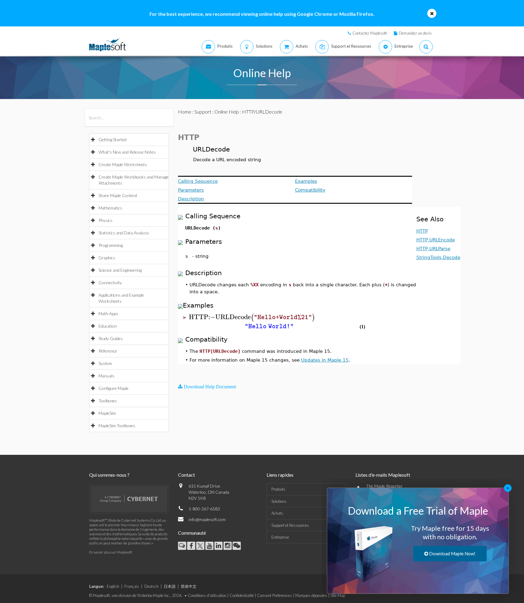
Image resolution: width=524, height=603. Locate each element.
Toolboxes (108, 400)
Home (184, 111)
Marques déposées (311, 595)
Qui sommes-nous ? (109, 475)
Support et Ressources (290, 525)
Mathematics (110, 207)
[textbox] (252, 317)
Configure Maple (114, 388)
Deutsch (151, 586)
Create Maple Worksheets (123, 164)
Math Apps (108, 313)
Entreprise (280, 537)
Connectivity (110, 282)
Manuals (106, 375)
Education (108, 326)
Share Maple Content (118, 195)
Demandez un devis (415, 33)
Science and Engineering (120, 270)
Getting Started (112, 139)
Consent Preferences (274, 595)
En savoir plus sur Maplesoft (110, 552)
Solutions (279, 501)
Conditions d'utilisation (207, 595)
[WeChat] (237, 546)
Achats (277, 513)
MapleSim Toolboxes (117, 425)
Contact (186, 475)
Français (131, 586)
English (113, 586)
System (105, 363)
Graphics (107, 257)
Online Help (226, 111)
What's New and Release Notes (127, 152)
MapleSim (107, 413)
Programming (111, 245)
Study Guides (111, 338)
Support (202, 111)
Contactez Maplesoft (369, 33)
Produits (278, 489)
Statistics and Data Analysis (124, 232)
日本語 (170, 586)
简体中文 (188, 586)
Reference (108, 350)
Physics (106, 220)
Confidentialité (242, 595)
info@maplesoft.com (207, 519)
